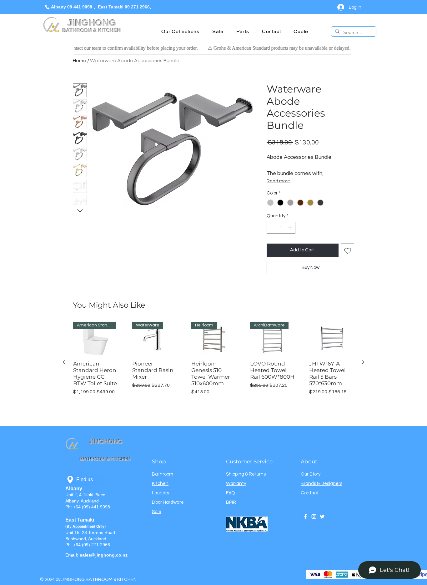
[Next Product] (363, 362)
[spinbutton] (281, 228)
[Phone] (47, 7)
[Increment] (290, 228)
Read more (278, 181)
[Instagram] (314, 516)
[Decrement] (272, 228)
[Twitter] (322, 516)
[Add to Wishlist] (347, 250)
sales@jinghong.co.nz (104, 554)
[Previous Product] (64, 362)
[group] (213, 361)
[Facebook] (305, 516)
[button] (180, 31)
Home (79, 60)
